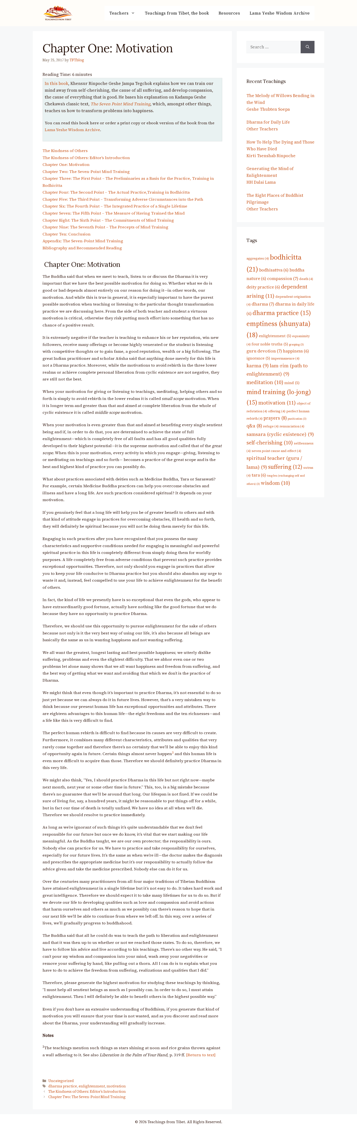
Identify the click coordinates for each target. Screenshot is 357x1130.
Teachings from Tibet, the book (177, 13)
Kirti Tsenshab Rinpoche (271, 156)
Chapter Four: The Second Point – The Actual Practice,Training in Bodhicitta (116, 192)
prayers (275, 418)
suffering (285, 467)
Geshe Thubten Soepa (268, 109)
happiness (296, 351)
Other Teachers (262, 129)
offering (276, 411)
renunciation (292, 426)
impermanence (285, 358)
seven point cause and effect (276, 451)
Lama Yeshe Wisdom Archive (280, 13)
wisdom (275, 483)
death (306, 279)
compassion (282, 278)
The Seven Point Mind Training (120, 104)
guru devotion (264, 351)
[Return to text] (200, 1055)
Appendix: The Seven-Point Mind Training (82, 241)
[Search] (307, 47)
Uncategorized (61, 1080)
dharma (263, 304)
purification (297, 419)
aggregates (257, 258)
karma (257, 365)
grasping (296, 344)
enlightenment (92, 1086)
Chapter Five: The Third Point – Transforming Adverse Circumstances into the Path (122, 199)
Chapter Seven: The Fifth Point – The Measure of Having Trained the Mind (113, 213)
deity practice (263, 287)
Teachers (118, 13)
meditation (264, 382)
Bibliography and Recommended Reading (82, 248)
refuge (271, 426)
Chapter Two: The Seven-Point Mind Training (86, 171)
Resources (229, 13)
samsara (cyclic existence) (280, 434)
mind (291, 382)
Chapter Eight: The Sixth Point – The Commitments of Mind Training (108, 220)
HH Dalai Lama (261, 182)
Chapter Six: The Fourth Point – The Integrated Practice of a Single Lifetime (114, 206)
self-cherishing (269, 442)
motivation (116, 1086)
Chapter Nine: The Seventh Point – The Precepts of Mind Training (105, 227)
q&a (254, 426)
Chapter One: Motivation (66, 164)
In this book (56, 83)
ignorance (258, 358)
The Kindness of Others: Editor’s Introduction (86, 158)
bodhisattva (274, 270)
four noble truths (270, 344)
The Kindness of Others (65, 151)
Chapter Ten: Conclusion (66, 234)
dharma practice (62, 1086)
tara (259, 475)
